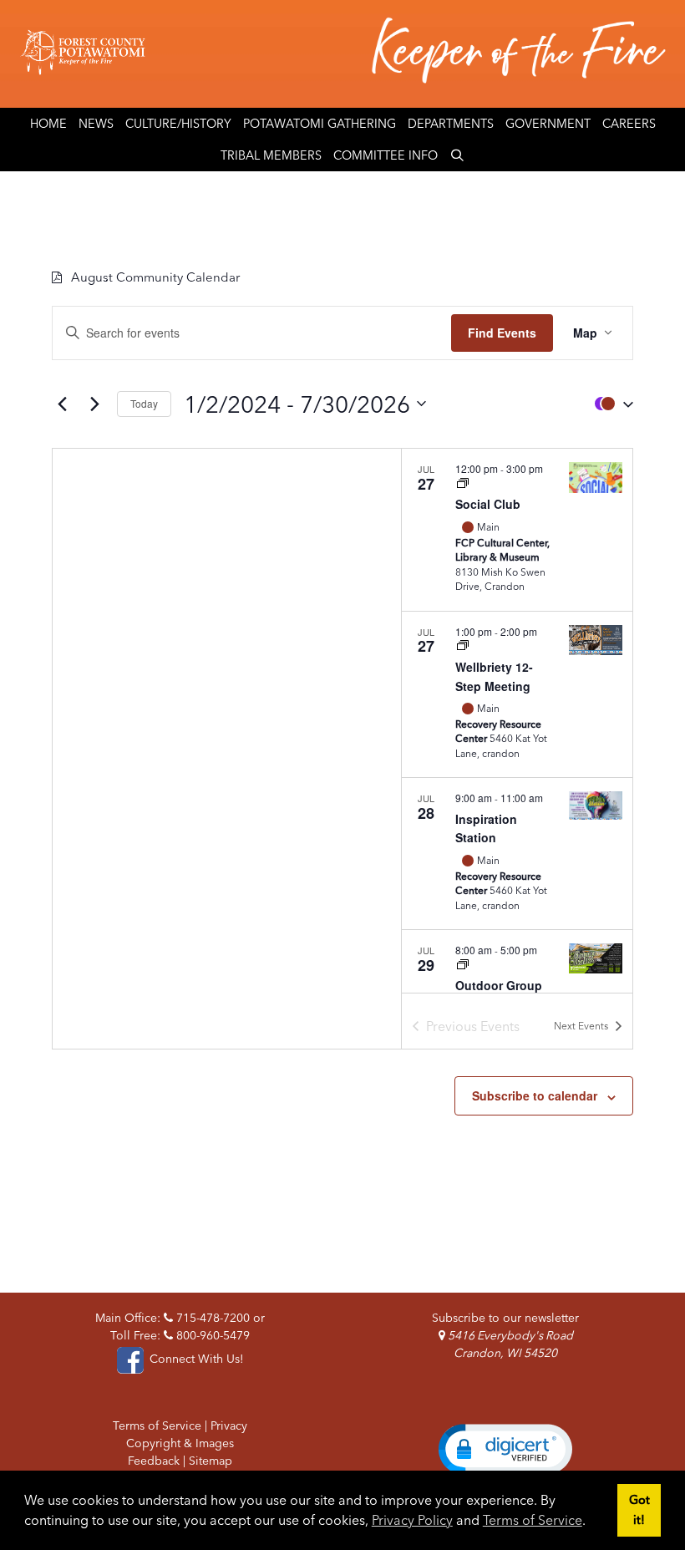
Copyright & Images (180, 1443)
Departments (451, 123)
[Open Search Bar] (457, 155)
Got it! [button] (639, 1509)
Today (144, 403)
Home (48, 123)
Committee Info (385, 155)
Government (548, 123)
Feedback (154, 1460)
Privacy (229, 1425)
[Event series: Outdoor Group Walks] (463, 965)
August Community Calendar (155, 277)
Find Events (502, 332)
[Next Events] (94, 404)
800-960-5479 (211, 1335)
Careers (629, 123)
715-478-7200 (211, 1317)
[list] (517, 721)
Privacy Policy (412, 1520)
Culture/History (178, 123)
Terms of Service (532, 1520)
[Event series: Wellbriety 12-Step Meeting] (463, 646)
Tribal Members (271, 155)
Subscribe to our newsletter (505, 1317)
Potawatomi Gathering (319, 123)
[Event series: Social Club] (463, 484)
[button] (609, 404)
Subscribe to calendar (534, 1095)
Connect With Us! (195, 1358)
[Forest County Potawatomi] (342, 54)
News (96, 123)
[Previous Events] (62, 404)
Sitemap (210, 1460)
